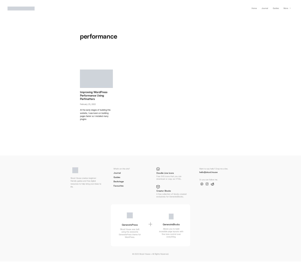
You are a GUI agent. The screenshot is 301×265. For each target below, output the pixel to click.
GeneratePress (130, 224)
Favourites (118, 185)
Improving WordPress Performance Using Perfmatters (93, 95)
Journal (264, 8)
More (286, 8)
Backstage (118, 181)
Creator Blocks (163, 190)
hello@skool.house (208, 172)
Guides (276, 8)
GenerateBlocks (171, 224)
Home (254, 8)
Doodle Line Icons (165, 173)
